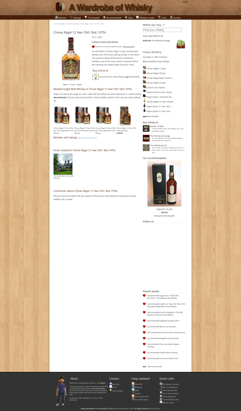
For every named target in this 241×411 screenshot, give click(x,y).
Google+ (137, 394)
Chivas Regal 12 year (156, 68)
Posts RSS (138, 384)
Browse (62, 18)
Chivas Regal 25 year (156, 82)
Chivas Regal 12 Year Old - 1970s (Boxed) (126, 129)
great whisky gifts (167, 215)
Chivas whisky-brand (72, 24)
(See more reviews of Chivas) (87, 138)
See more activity (154, 366)
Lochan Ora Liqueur (155, 87)
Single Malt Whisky (109, 41)
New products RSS (141, 397)
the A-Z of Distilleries (170, 387)
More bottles (152, 116)
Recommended (113, 18)
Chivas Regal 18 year (156, 73)
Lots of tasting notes (169, 390)
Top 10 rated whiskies (170, 394)
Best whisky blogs (141, 400)
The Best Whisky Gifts (170, 400)
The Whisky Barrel (158, 145)
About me (115, 384)
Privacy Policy (155, 409)
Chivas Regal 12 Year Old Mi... (160, 101)
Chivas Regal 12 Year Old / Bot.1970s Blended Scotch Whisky (64, 130)
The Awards (94, 18)
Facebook (138, 387)
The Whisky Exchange (160, 136)
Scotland (96, 41)
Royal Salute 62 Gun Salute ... (160, 92)
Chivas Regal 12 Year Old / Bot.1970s (92, 24)
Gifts (130, 18)
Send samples (117, 391)
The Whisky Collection (170, 384)
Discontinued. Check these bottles (119, 76)
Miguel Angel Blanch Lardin (123, 409)
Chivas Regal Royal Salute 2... (160, 78)
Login (184, 1)
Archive (177, 18)
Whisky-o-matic (147, 18)
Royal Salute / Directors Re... (159, 97)
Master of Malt (157, 126)
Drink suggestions (169, 397)
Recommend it (128, 46)
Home (55, 24)
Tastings (77, 18)
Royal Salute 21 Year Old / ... (159, 106)
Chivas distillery (152, 52)
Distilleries (62, 24)
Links (164, 18)
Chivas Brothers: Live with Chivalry (63, 177)
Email (114, 387)
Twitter (136, 390)
